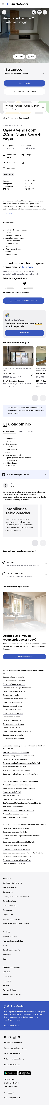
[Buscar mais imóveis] (4, 12)
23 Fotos (20, 56)
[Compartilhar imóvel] (34, 12)
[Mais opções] (45, 12)
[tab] (9, 223)
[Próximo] (43, 398)
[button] (24, 474)
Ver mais (8, 214)
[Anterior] (35, 398)
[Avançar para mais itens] (43, 543)
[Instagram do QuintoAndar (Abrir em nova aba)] (9, 1037)
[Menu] (3, 4)
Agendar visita (24, 83)
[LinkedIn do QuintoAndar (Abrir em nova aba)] (18, 1037)
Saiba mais (24, 333)
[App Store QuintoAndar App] (24, 1073)
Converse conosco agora (26, 91)
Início (5, 118)
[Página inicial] (17, 4)
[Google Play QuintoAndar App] (11, 1073)
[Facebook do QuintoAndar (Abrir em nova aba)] (5, 1037)
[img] (18, 356)
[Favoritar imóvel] (39, 12)
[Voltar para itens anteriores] (35, 543)
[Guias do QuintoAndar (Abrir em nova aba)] (14, 1037)
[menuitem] (7, 118)
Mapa (32, 56)
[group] (18, 367)
